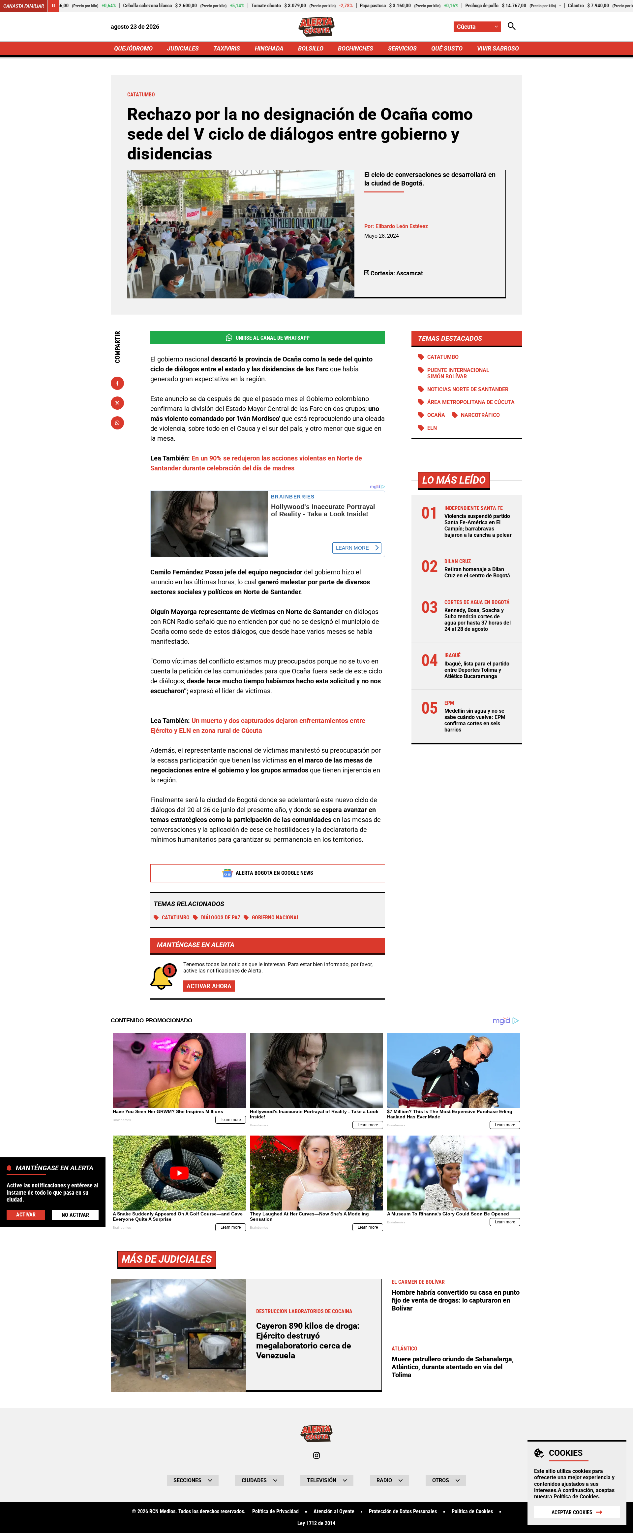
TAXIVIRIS (226, 48)
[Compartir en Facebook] (117, 383)
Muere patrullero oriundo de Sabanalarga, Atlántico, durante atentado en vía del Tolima (453, 1367)
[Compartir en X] (117, 403)
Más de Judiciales (167, 1259)
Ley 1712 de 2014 (316, 1523)
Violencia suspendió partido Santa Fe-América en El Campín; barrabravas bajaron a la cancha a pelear (478, 525)
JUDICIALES (183, 48)
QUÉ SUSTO (447, 48)
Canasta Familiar (23, 6)
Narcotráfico (480, 415)
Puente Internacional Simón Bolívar (458, 373)
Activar (26, 1214)
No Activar (75, 1214)
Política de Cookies (576, 1496)
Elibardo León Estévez (402, 226)
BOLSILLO (310, 48)
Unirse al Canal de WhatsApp (273, 338)
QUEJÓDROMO (133, 48)
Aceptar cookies (572, 1512)
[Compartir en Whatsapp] (117, 422)
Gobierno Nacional (275, 917)
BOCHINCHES (355, 48)
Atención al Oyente (334, 1511)
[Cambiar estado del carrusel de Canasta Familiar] (53, 6)
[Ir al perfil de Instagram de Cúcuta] (316, 1455)
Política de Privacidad (275, 1511)
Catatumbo (176, 917)
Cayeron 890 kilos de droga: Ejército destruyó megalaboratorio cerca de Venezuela (307, 1340)
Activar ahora (209, 986)
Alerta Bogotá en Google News (274, 873)
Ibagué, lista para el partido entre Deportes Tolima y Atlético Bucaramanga (476, 670)
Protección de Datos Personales (403, 1511)
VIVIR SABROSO (498, 48)
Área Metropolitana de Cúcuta (471, 402)
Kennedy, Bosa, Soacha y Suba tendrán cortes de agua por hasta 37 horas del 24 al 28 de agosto (477, 619)
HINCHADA (269, 48)
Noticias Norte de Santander (467, 389)
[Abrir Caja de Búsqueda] (512, 26)
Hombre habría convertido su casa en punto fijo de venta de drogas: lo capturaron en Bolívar (456, 1300)
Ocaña (436, 415)
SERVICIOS (402, 48)
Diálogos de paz (220, 917)
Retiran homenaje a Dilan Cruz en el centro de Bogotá (477, 572)
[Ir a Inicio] (316, 27)
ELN (432, 428)
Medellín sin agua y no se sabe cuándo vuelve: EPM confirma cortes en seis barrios (474, 720)
